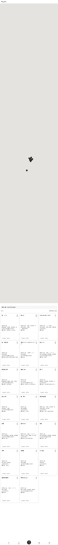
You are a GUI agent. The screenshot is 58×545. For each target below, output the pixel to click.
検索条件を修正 (53, 310)
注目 (2, 310)
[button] (30, 161)
